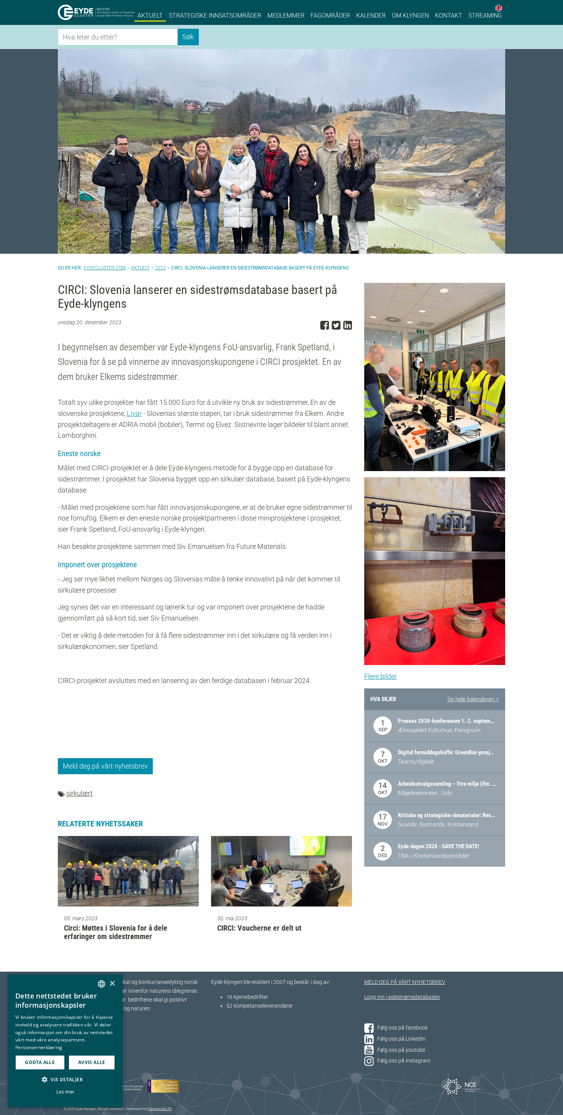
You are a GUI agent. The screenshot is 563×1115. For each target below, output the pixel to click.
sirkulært (79, 793)
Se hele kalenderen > (473, 699)
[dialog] (65, 1040)
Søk (188, 37)
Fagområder (330, 15)
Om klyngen (410, 15)
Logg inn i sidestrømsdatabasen (402, 997)
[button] (65, 1079)
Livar (134, 413)
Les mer (65, 1091)
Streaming (485, 15)
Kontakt (448, 15)
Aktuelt (150, 15)
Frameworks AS (159, 1109)
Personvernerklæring (38, 1047)
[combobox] (101, 984)
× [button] (112, 984)
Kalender (371, 15)
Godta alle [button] (40, 1062)
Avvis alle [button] (91, 1062)
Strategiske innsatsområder (215, 15)
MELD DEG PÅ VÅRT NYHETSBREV (404, 982)
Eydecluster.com (105, 268)
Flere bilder (380, 676)
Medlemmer (285, 15)
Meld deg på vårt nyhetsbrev (105, 766)
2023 (160, 268)
